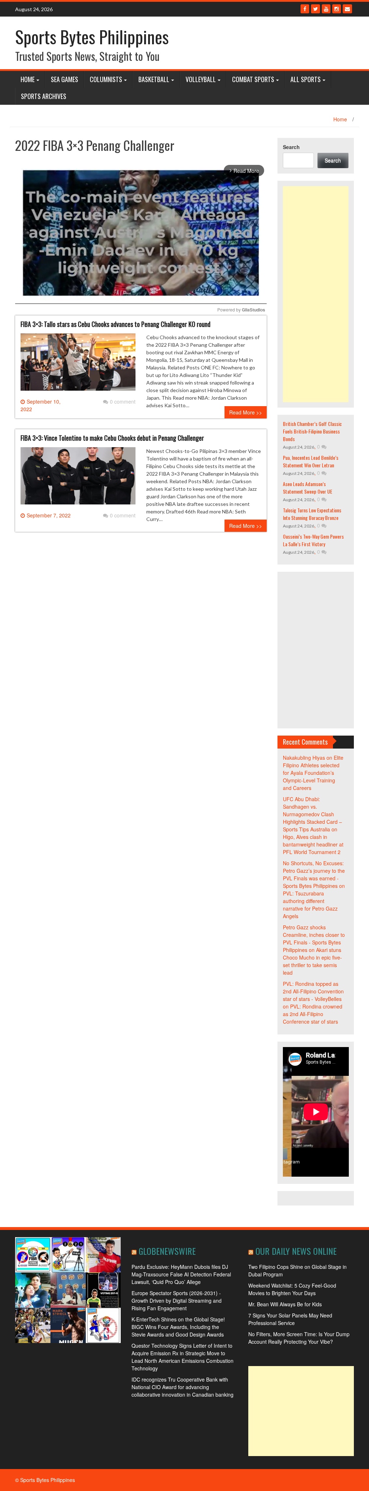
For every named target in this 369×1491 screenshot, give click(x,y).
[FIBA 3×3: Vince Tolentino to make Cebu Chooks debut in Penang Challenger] (78, 478)
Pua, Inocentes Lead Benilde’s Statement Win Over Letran (310, 461)
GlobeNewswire (167, 1250)
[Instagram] (336, 8)
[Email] (347, 8)
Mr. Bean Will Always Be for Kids (285, 1304)
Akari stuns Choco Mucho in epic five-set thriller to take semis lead (312, 961)
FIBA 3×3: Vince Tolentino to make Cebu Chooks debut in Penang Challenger (112, 438)
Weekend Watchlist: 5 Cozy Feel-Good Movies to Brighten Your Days (292, 1289)
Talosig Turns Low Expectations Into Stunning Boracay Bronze (312, 513)
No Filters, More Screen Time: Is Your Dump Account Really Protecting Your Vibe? (299, 1337)
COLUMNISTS (106, 79)
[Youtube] (326, 8)
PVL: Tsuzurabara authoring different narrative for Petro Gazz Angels (310, 905)
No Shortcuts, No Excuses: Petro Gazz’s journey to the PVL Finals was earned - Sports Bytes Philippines (314, 874)
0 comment (122, 401)
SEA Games (64, 79)
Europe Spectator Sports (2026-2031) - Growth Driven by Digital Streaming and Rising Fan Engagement (177, 1300)
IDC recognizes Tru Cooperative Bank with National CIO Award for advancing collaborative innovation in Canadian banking (183, 1387)
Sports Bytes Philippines (92, 36)
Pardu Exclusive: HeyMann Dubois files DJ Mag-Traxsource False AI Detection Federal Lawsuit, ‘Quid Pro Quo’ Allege (181, 1274)
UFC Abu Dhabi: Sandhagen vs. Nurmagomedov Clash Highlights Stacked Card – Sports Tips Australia (312, 814)
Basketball (153, 79)
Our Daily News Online (296, 1250)
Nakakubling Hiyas (304, 757)
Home (28, 79)
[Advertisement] (316, 294)
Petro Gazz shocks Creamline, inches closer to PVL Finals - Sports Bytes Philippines (314, 938)
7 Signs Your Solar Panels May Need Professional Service (290, 1319)
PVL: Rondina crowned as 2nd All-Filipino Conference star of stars (312, 1014)
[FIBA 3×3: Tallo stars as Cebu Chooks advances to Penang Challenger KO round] (78, 364)
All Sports (305, 79)
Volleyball (201, 79)
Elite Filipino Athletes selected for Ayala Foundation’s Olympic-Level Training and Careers (313, 772)
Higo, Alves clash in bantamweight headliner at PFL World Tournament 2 (313, 844)
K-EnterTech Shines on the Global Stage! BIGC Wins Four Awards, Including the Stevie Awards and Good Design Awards (178, 1327)
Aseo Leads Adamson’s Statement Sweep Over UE (307, 487)
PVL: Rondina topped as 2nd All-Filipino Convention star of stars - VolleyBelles (313, 991)
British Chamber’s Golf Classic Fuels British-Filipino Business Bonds (312, 431)
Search (291, 147)
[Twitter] (315, 8)
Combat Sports (253, 79)
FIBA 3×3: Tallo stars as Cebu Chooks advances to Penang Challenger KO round (115, 324)
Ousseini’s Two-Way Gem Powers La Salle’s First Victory (313, 540)
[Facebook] (305, 8)
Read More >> (245, 412)
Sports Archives (43, 96)
